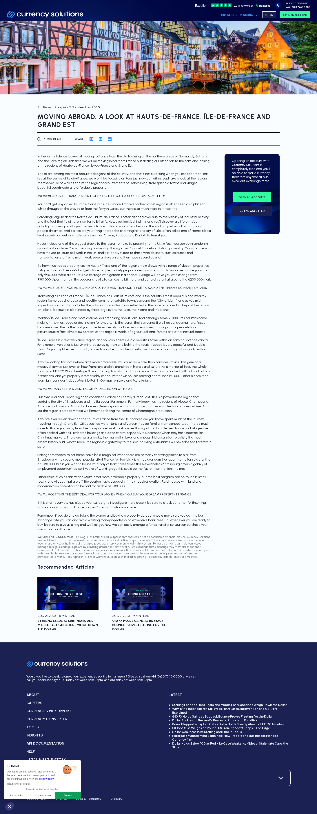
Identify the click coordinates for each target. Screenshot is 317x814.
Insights (34, 735)
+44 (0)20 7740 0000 (166, 676)
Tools (32, 727)
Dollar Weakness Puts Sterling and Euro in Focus (207, 732)
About (32, 695)
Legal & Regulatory (46, 759)
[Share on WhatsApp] (100, 139)
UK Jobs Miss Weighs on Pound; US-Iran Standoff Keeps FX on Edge (221, 728)
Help (30, 751)
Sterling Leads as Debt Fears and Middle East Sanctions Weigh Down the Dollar (229, 705)
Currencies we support (48, 711)
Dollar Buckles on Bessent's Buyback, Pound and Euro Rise (214, 720)
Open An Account (295, 15)
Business (227, 15)
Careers (34, 703)
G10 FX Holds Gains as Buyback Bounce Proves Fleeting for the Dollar (222, 716)
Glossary (116, 798)
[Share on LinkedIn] (110, 139)
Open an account (252, 197)
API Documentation (45, 743)
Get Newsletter (252, 210)
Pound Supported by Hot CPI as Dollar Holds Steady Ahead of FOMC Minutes (228, 724)
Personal (247, 15)
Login (269, 15)
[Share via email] (91, 139)
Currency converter (47, 719)
